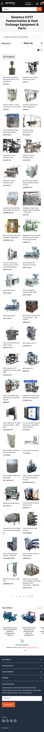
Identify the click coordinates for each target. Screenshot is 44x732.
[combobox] (19, 9)
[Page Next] (31, 597)
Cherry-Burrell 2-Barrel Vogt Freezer (11, 344)
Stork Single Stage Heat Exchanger (11, 476)
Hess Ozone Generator (31, 450)
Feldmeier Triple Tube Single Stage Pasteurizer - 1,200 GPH (31, 210)
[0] (41, 3)
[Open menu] (2, 3)
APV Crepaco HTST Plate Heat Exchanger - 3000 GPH (12, 425)
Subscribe (8, 704)
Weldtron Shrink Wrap (11, 503)
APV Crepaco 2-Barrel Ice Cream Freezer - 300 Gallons (31, 317)
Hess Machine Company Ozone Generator (11, 451)
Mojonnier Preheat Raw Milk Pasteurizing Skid (31, 396)
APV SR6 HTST (28, 368)
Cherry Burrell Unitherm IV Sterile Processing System (31, 477)
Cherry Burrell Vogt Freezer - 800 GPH (10, 555)
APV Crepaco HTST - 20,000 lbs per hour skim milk (12, 370)
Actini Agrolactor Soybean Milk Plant (30, 291)
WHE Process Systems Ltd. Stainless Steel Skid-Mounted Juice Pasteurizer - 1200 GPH (32, 582)
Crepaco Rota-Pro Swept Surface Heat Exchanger (12, 529)
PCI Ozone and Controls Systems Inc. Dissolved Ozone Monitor (31, 425)
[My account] (37, 3)
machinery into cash (31, 647)
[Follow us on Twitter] (7, 720)
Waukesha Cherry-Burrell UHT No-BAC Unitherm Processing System (32, 237)
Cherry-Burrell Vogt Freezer (30, 529)
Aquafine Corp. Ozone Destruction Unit (30, 78)
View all (39, 608)
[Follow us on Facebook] (3, 720)
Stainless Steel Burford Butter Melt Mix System (11, 209)
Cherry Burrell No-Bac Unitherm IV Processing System (11, 397)
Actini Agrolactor (9, 290)
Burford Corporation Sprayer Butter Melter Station (30, 183)
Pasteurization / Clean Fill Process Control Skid (12, 106)
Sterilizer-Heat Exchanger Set (28, 131)
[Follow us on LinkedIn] (15, 720)
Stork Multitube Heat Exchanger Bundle (10, 131)
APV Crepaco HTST (29, 343)
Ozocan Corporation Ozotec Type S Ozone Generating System (11, 265)
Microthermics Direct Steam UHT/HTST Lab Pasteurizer (11, 79)
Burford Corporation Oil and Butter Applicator (11, 236)
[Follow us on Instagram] (11, 720)
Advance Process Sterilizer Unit (9, 156)
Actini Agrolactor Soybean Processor (29, 264)
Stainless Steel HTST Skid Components (30, 106)
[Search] (39, 9)
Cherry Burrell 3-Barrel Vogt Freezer (31, 504)
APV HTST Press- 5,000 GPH (11, 580)
